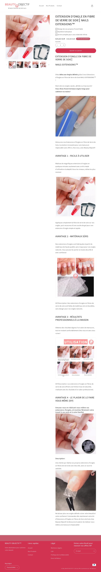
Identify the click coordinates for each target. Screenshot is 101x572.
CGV (52, 551)
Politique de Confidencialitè (60, 555)
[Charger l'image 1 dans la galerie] (12, 64)
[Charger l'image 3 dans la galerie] (27, 64)
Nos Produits (32, 551)
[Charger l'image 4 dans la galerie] (35, 64)
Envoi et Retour (56, 558)
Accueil (30, 548)
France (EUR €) (11, 567)
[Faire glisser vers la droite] (48, 64)
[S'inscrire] (94, 551)
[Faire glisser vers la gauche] (6, 64)
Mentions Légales (56, 548)
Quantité (57, 42)
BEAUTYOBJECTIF (69, 568)
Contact (30, 555)
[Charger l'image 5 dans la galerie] (43, 64)
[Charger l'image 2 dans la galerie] (20, 64)
